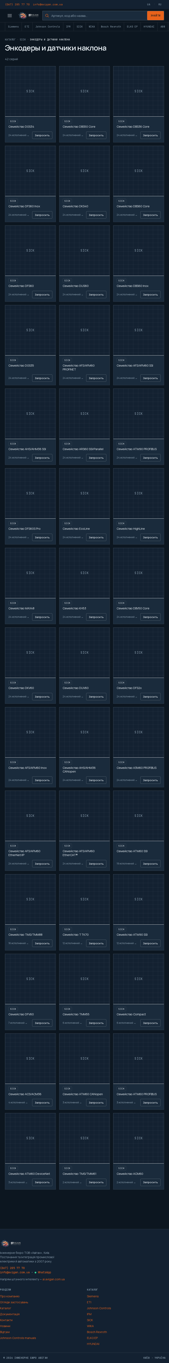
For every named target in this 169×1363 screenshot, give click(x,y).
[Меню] (9, 15)
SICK (80, 26)
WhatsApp (43, 1272)
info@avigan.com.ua (48, 4)
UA (148, 4)
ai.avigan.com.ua (53, 1279)
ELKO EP (132, 26)
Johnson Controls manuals (18, 1338)
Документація (10, 1314)
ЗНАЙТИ (156, 15)
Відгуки (5, 1332)
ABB (163, 26)
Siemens (13, 26)
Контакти (6, 1320)
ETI (27, 26)
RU (160, 4)
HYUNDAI (149, 26)
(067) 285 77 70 (17, 4)
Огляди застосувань (14, 1302)
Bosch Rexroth (111, 26)
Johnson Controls (47, 26)
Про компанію (10, 1296)
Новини (5, 1326)
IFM (68, 26)
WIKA (92, 26)
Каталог (10, 39)
